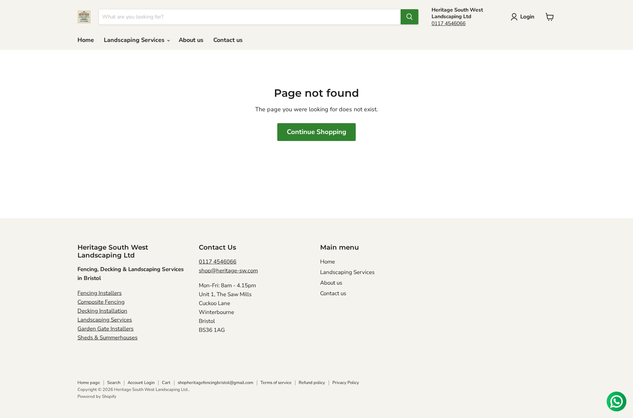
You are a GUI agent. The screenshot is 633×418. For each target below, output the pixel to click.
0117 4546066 (449, 23)
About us (191, 40)
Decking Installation (102, 311)
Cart (166, 383)
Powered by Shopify (96, 397)
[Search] (409, 16)
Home (85, 40)
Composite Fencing (101, 302)
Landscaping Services (135, 40)
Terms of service (275, 383)
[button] (524, 17)
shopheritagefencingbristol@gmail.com (215, 383)
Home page (88, 383)
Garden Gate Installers (105, 328)
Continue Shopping (316, 131)
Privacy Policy (345, 383)
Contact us (228, 40)
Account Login (141, 383)
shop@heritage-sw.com (228, 270)
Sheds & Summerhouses (107, 337)
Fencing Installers (99, 293)
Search (113, 383)
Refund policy (312, 383)
